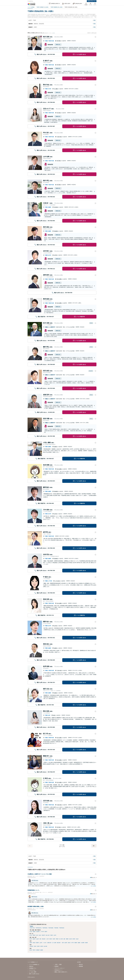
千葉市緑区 (56, 927)
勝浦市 (37, 942)
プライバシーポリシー (59, 968)
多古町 (70, 938)
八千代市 (50, 580)
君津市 (38, 946)
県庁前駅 (59, 40)
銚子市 (31, 938)
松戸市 (49, 255)
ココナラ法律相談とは (34, 964)
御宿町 (86, 942)
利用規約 (56, 966)
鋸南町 (41, 950)
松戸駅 (55, 255)
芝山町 (77, 938)
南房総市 (38, 950)
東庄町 (74, 938)
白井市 (55, 935)
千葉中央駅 (59, 136)
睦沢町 (66, 942)
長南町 (79, 942)
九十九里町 (54, 942)
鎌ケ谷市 (48, 935)
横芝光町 (58, 942)
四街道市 (43, 938)
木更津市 (31, 946)
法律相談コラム (32, 968)
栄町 (64, 938)
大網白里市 (49, 942)
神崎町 (67, 938)
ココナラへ (31, 1)
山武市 (41, 942)
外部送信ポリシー (58, 970)
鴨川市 (34, 950)
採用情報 (81, 966)
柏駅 (54, 715)
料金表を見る (58, 44)
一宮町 (62, 942)
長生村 (69, 942)
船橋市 (49, 207)
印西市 (51, 935)
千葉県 (46, 40)
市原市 (35, 946)
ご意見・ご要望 (57, 964)
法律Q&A (31, 966)
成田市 (34, 938)
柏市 (49, 715)
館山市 (31, 950)
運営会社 (81, 964)
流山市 (40, 935)
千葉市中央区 (51, 40)
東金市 (34, 942)
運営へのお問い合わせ (34, 973)
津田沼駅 (56, 207)
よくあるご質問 (32, 971)
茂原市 (31, 942)
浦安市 (46, 931)
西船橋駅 (56, 231)
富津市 (41, 946)
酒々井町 (61, 938)
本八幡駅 (56, 88)
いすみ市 (44, 942)
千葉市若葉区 (50, 927)
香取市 (57, 938)
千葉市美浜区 (61, 927)
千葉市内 (31, 926)
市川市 (49, 88)
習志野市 (38, 931)
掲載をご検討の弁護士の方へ (61, 971)
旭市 (40, 938)
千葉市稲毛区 (44, 927)
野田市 (34, 935)
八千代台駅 (57, 580)
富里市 (50, 938)
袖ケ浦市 (45, 946)
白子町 (72, 942)
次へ (94, 845)
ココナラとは (32, 970)
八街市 (47, 938)
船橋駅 (55, 446)
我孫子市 (43, 935)
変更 (95, 20)
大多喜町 (82, 942)
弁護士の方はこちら (92, 1)
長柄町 (75, 942)
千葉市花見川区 (39, 927)
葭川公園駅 (59, 279)
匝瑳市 (54, 938)
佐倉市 (37, 938)
